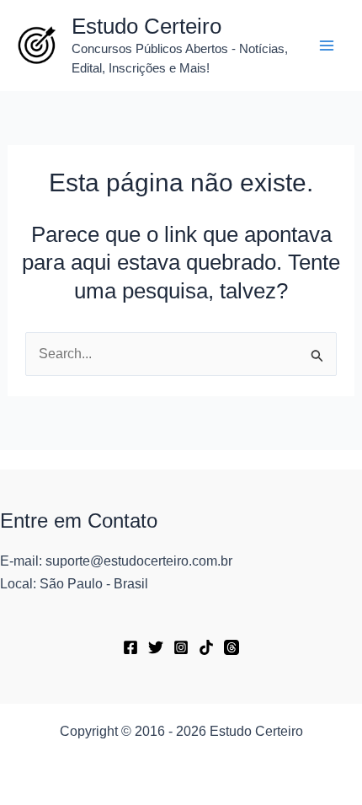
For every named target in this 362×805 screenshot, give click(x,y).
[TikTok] (206, 647)
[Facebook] (130, 647)
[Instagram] (181, 647)
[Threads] (231, 647)
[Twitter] (155, 647)
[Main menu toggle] (326, 45)
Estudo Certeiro (146, 26)
